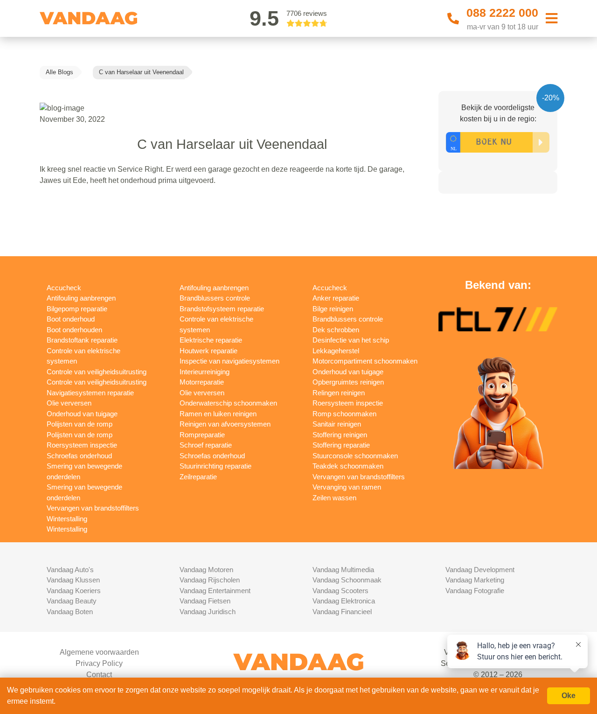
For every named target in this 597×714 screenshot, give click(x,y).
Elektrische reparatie (211, 340)
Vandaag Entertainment (215, 591)
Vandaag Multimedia (343, 570)
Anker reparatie (335, 298)
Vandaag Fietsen (205, 601)
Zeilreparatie (198, 477)
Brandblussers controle (215, 298)
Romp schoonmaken (344, 414)
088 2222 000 (502, 12)
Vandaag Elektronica (343, 601)
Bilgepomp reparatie (77, 309)
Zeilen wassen (334, 498)
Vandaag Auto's (70, 570)
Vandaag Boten (70, 612)
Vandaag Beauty (72, 601)
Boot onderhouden (74, 330)
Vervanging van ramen (346, 487)
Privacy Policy (99, 663)
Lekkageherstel (335, 351)
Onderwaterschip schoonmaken (228, 403)
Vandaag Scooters (340, 591)
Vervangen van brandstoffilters (93, 508)
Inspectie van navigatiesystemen (229, 361)
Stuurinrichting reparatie (215, 466)
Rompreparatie (202, 435)
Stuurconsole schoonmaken (355, 456)
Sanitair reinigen (336, 424)
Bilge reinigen (332, 309)
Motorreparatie (202, 382)
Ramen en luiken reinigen (218, 414)
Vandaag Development (479, 570)
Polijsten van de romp (79, 424)
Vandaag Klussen (73, 580)
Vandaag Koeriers (74, 591)
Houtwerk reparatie (208, 351)
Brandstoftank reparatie (82, 340)
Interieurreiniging (204, 372)
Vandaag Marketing (474, 580)
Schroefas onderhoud (79, 456)
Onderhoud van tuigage (82, 414)
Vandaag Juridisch (208, 612)
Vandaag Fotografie (474, 591)
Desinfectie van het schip (350, 340)
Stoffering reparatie (341, 445)
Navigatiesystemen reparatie (90, 393)
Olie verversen (69, 403)
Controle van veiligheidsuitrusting (96, 372)
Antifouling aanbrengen (81, 298)
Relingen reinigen (338, 393)
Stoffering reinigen (339, 435)
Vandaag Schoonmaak (347, 580)
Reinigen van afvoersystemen (225, 424)
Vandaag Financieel (342, 612)
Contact (99, 675)
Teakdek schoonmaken (347, 466)
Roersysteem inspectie (82, 445)
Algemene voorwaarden (99, 652)
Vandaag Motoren (206, 570)
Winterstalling (67, 519)
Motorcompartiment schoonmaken (364, 361)
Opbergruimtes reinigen (348, 382)
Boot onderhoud (71, 319)
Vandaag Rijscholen (210, 580)
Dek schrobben (335, 330)
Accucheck (64, 288)
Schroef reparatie (206, 445)
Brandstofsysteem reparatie (222, 309)
